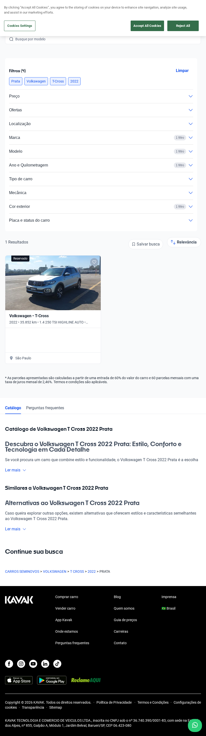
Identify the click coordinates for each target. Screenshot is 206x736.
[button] (15, 81)
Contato (120, 643)
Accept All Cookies (147, 26)
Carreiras (121, 631)
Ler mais (12, 470)
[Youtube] (33, 664)
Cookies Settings (19, 26)
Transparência (33, 707)
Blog (117, 597)
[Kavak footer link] (19, 620)
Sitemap (55, 707)
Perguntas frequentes (45, 407)
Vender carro (65, 608)
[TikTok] (57, 664)
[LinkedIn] (45, 664)
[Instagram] (21, 664)
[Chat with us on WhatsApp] (195, 725)
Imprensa (169, 597)
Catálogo (13, 407)
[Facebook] (9, 664)
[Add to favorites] (94, 262)
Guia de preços (125, 620)
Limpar (182, 70)
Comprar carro (66, 597)
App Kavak (63, 620)
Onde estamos (66, 631)
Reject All (183, 26)
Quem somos (124, 608)
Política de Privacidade (114, 702)
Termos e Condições (153, 702)
